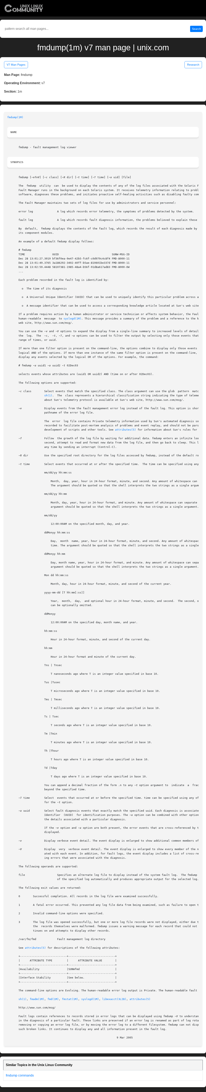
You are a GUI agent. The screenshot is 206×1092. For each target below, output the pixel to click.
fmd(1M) (53, 999)
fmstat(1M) (70, 999)
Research (193, 64)
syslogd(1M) (72, 318)
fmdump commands (20, 1075)
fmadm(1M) (37, 999)
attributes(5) (125, 429)
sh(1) (48, 395)
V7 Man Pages (16, 64)
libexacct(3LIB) (114, 999)
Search (196, 28)
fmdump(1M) (15, 117)
